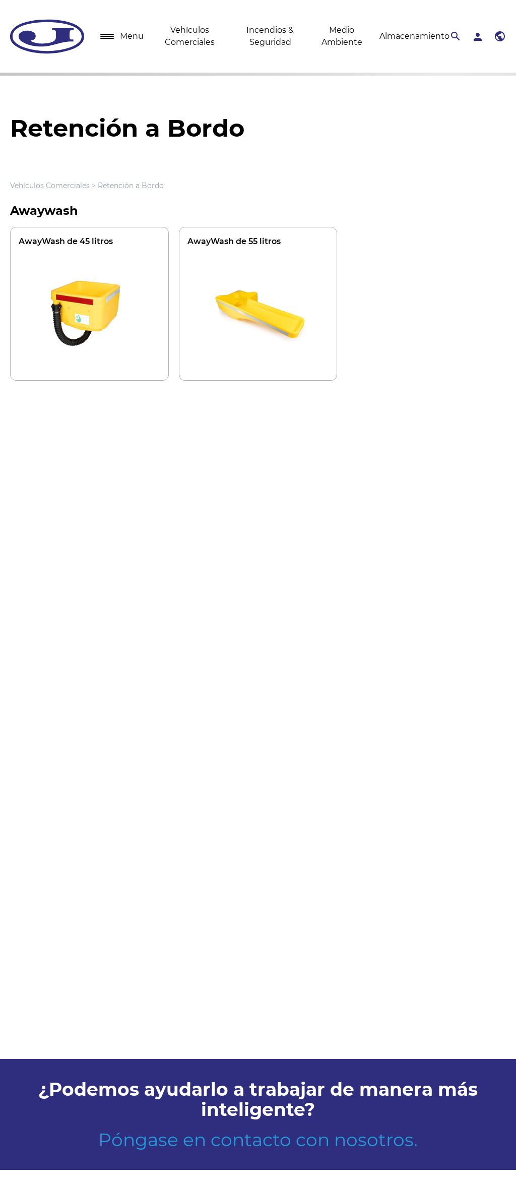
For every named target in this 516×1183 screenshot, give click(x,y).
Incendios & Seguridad (270, 36)
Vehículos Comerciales (190, 36)
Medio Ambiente (341, 36)
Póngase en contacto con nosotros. (258, 1140)
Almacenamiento (414, 36)
